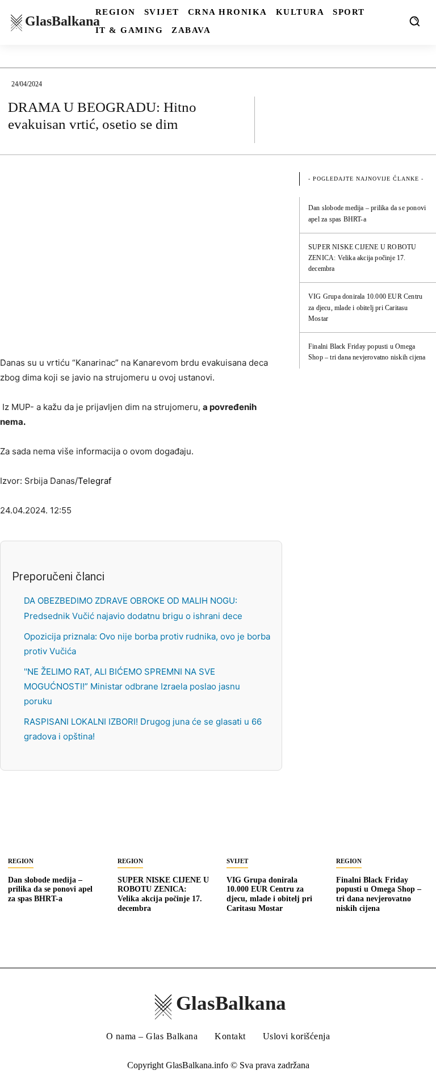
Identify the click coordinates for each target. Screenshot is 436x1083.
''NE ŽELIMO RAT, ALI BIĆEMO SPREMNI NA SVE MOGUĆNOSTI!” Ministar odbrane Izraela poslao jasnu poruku (132, 686)
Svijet (237, 861)
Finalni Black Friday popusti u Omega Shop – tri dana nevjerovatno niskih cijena (378, 894)
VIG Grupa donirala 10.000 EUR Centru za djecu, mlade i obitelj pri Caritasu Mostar (365, 307)
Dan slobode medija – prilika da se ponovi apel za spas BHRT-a (50, 890)
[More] (416, 119)
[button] (414, 21)
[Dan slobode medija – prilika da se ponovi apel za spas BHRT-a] (54, 826)
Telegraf (94, 480)
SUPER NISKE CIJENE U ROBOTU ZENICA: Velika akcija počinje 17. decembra (362, 258)
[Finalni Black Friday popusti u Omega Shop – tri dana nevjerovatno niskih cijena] (382, 826)
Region (20, 861)
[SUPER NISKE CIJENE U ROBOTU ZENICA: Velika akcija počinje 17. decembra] (164, 826)
